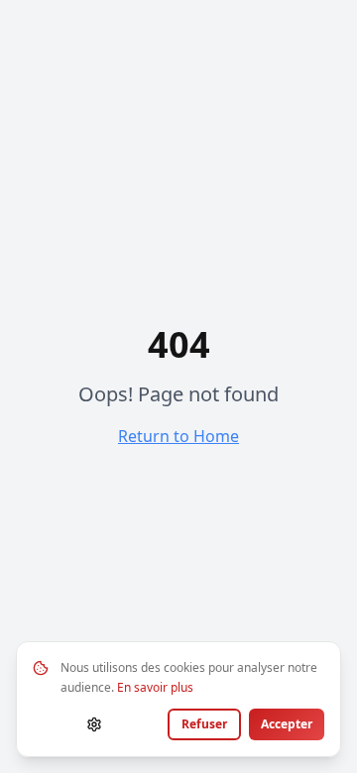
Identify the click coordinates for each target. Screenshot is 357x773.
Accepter (286, 724)
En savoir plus (155, 687)
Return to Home (178, 436)
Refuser (204, 724)
